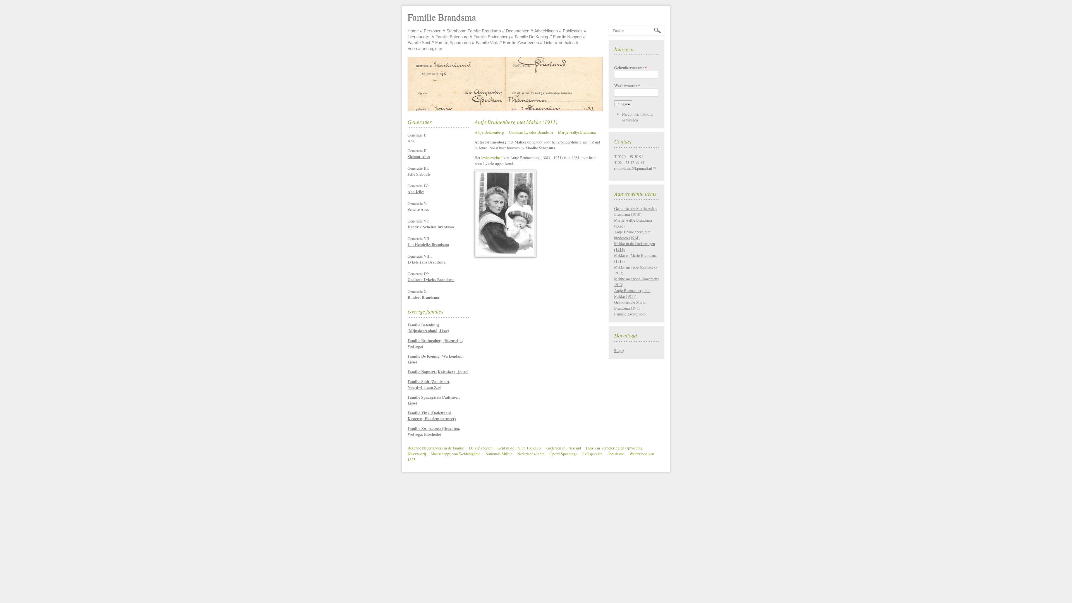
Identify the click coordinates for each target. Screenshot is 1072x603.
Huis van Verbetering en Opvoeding (614, 448)
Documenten (517, 30)
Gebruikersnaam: (630, 68)
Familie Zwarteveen (521, 42)
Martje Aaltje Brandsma (577, 132)
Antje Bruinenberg (489, 132)
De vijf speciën (480, 448)
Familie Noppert (567, 36)
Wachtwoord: (627, 85)
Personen (432, 30)
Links (549, 42)
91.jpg (619, 350)
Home (413, 30)
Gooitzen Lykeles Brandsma (531, 132)
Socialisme (615, 453)
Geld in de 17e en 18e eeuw (519, 448)
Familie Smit (419, 42)
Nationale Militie (498, 453)
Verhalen (567, 42)
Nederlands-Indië (530, 453)
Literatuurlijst (419, 36)
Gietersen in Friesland (563, 448)
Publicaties (573, 30)
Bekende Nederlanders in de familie (436, 448)
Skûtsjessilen (592, 453)
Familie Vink (487, 42)
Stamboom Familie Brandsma (473, 30)
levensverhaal (491, 157)
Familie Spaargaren (453, 42)
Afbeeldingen (546, 30)
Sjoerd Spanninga (563, 453)
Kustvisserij (417, 453)
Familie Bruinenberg (491, 36)
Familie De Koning (531, 36)
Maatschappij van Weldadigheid (455, 453)
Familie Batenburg (452, 36)
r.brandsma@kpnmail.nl (633, 168)
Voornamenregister (425, 48)
